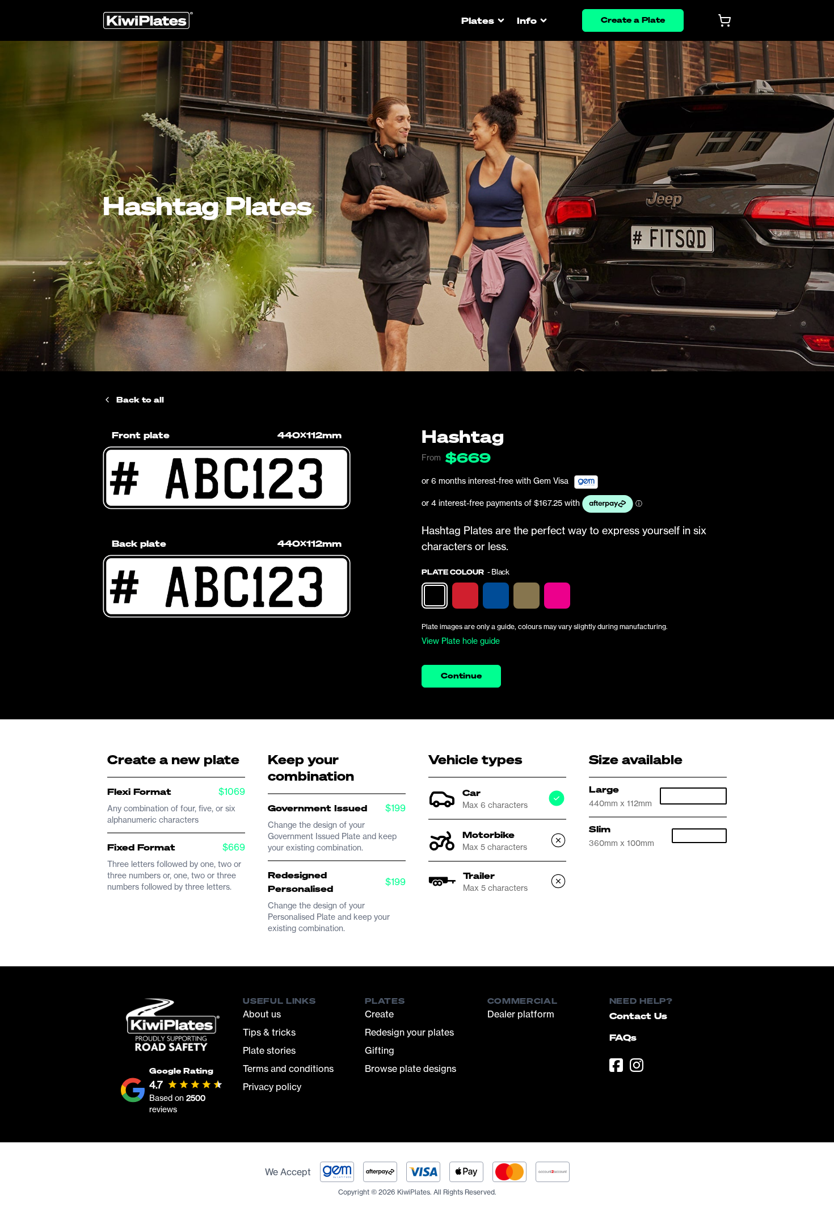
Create (379, 1014)
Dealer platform (520, 1014)
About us (262, 1014)
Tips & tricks (269, 1032)
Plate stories (269, 1050)
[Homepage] (148, 20)
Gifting (379, 1050)
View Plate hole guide (461, 641)
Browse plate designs (410, 1068)
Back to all (140, 399)
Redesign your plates (409, 1032)
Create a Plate (633, 19)
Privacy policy (272, 1086)
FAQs (623, 1037)
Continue (461, 675)
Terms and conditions (288, 1068)
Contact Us (638, 1015)
